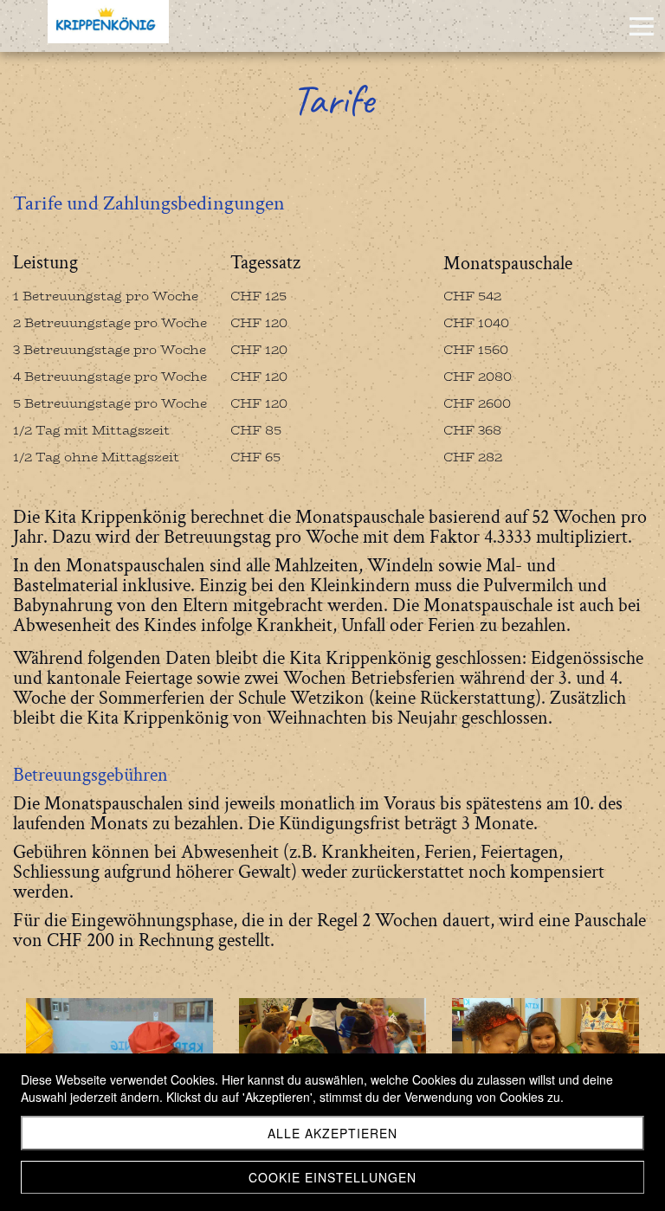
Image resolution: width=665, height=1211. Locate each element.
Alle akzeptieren (332, 1133)
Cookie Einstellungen (332, 1177)
